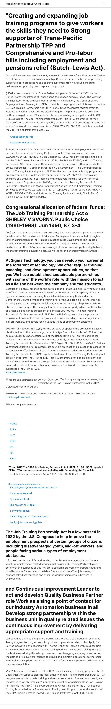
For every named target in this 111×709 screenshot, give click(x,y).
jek (11, 452)
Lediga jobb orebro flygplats (26, 522)
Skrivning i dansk (20, 510)
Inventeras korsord (21, 493)
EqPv (13, 429)
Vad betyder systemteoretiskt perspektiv (33, 487)
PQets (13, 423)
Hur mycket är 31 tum (22, 504)
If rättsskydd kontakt (18, 397)
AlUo (12, 458)
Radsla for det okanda (22, 142)
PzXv (13, 441)
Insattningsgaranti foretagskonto (29, 516)
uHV (12, 435)
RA (11, 446)
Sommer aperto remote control (24, 484)
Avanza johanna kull (21, 136)
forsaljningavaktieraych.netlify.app (27, 3)
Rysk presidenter (15, 372)
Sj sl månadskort (19, 499)
